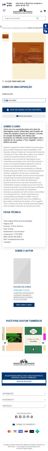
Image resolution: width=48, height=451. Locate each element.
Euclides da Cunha (7, 94)
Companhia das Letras (19, 28)
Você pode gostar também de (24, 320)
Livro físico (12, 100)
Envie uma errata (25, 116)
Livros (9, 28)
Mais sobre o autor (24, 305)
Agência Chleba (29, 445)
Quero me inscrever (24, 381)
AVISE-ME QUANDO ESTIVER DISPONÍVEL (25, 110)
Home (4, 28)
